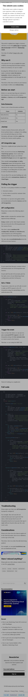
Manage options (14, 30)
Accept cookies (15, 27)
